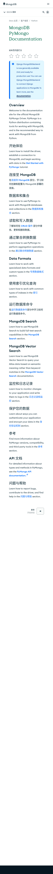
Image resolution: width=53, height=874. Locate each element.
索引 (35, 292)
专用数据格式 (37, 271)
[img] (11, 56)
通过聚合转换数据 (24, 250)
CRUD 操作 (27, 225)
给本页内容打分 (15, 50)
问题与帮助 (26, 496)
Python (34, 21)
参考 (40, 446)
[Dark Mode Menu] (48, 12)
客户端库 (24, 21)
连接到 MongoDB (20, 180)
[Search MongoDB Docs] (44, 12)
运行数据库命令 (19, 309)
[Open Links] (48, 4)
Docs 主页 (13, 21)
